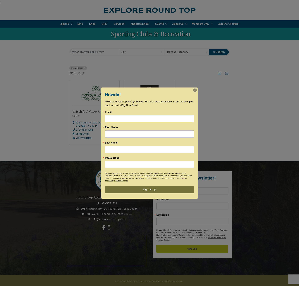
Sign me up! (149, 189)
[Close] (195, 90)
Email (108, 112)
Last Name (111, 142)
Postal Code (112, 158)
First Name (111, 127)
